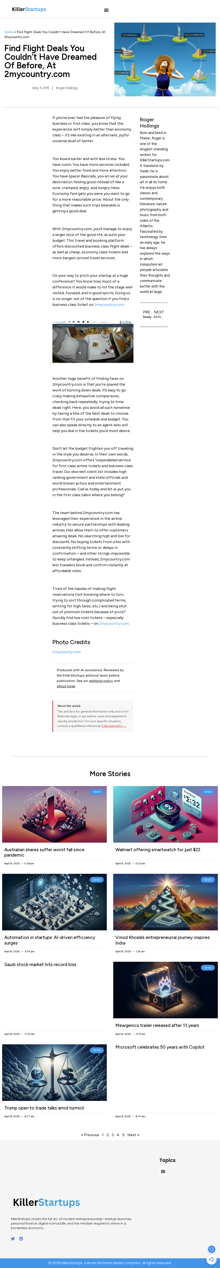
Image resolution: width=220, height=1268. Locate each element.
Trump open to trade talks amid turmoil (44, 1108)
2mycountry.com (109, 304)
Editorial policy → (114, 726)
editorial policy (101, 681)
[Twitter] (13, 1239)
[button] (106, 10)
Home (8, 32)
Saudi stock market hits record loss (40, 964)
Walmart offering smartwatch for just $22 (157, 849)
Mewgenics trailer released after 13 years (157, 1025)
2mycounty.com (66, 651)
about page (66, 686)
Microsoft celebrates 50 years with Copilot (160, 1047)
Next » (133, 1135)
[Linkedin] (21, 1239)
